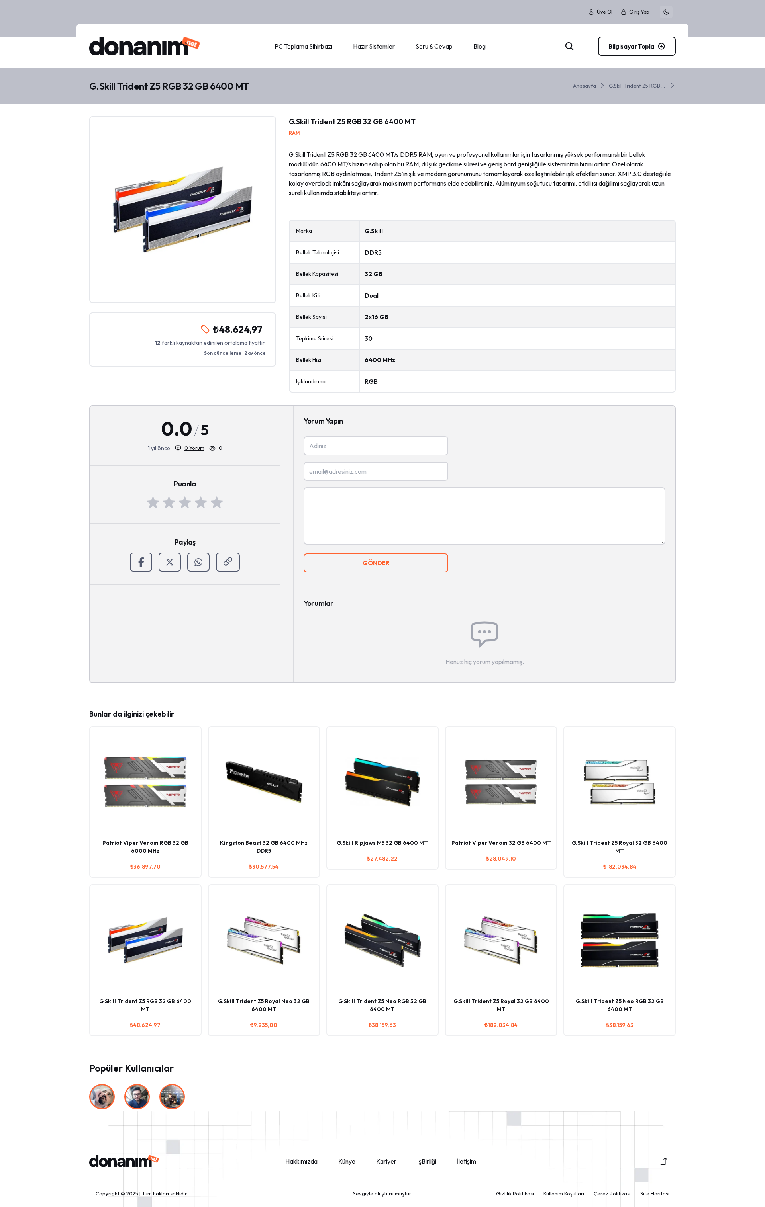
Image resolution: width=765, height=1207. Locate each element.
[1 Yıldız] (153, 502)
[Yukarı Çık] (664, 1161)
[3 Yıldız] (185, 502)
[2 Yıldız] (169, 502)
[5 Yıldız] (217, 502)
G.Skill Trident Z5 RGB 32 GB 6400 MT (637, 85)
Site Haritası (654, 1193)
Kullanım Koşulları (563, 1193)
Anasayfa (584, 85)
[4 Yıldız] (201, 502)
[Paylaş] (228, 562)
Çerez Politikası (612, 1193)
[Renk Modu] (666, 12)
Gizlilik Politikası (515, 1193)
